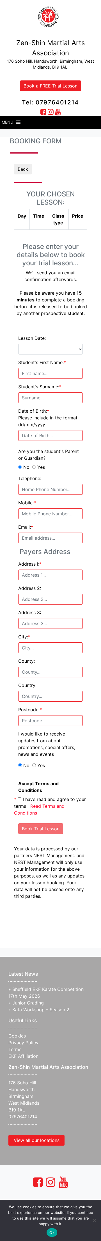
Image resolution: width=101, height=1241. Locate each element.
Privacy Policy (23, 1042)
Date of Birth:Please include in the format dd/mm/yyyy (47, 417)
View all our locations (36, 1140)
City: (24, 637)
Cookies (17, 1036)
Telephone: (29, 478)
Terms (14, 1049)
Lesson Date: (32, 338)
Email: (25, 527)
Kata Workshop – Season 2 (40, 1009)
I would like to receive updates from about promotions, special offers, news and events (46, 744)
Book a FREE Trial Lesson (50, 86)
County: (26, 661)
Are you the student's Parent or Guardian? (48, 454)
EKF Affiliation (23, 1056)
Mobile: (27, 502)
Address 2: (29, 588)
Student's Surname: (39, 386)
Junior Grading (28, 1003)
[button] (7, 122)
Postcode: (30, 709)
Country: (27, 685)
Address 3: (29, 612)
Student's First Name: (42, 362)
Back (23, 169)
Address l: (30, 564)
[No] (94, 1220)
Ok (51, 1232)
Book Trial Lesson (40, 828)
